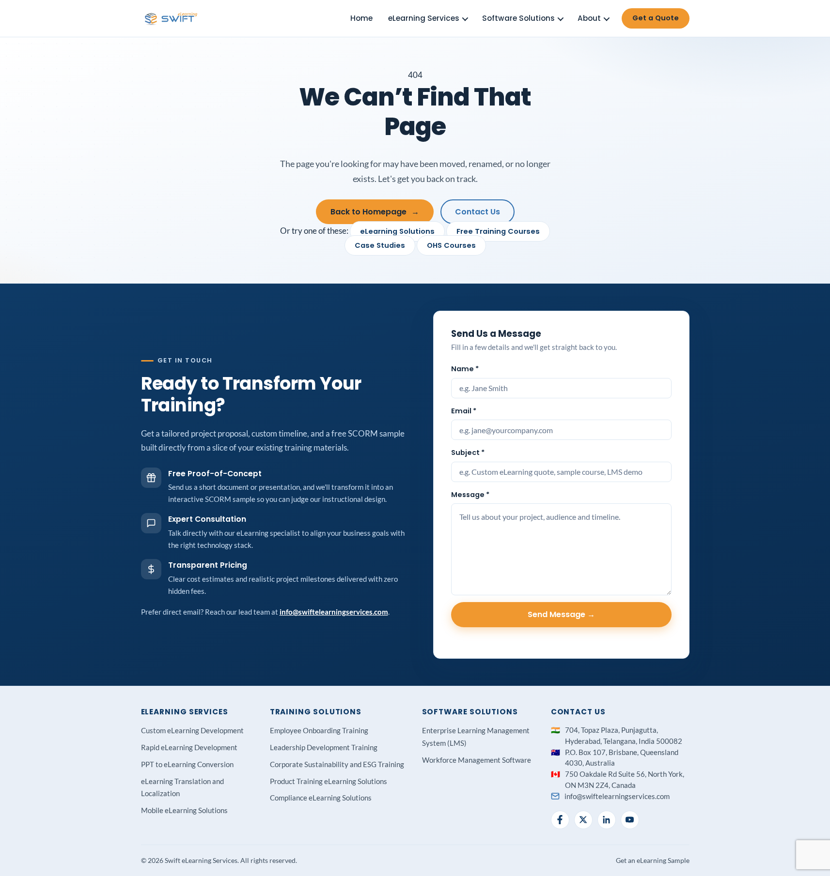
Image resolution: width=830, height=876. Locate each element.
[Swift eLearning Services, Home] (171, 18)
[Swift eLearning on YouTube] (630, 820)
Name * (465, 369)
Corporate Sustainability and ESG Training (337, 764)
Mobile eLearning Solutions (184, 810)
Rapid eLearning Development (189, 747)
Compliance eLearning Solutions (321, 797)
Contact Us (477, 211)
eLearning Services (423, 18)
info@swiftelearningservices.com (334, 611)
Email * (463, 411)
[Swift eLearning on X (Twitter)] (583, 820)
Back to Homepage (374, 211)
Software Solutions (518, 18)
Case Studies (380, 245)
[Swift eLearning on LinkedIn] (606, 820)
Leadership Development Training (323, 747)
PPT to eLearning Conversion (187, 764)
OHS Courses (451, 245)
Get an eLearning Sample (652, 860)
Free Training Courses (498, 231)
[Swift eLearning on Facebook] (560, 820)
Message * (470, 494)
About (589, 18)
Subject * (468, 452)
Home (361, 18)
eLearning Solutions (397, 231)
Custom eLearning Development (192, 730)
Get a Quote (655, 18)
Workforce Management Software (476, 759)
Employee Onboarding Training (319, 730)
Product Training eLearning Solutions (328, 781)
